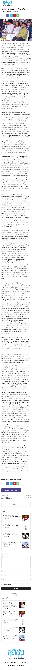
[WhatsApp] (17, 15)
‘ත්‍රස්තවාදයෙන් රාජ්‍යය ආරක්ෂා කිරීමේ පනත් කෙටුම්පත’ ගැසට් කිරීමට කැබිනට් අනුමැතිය (12, 544)
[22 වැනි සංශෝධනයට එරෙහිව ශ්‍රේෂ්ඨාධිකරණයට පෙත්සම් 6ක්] (25, 527)
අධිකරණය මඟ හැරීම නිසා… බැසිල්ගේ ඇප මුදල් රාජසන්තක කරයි (12, 516)
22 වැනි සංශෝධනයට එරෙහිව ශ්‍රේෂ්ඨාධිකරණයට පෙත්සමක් (10, 534)
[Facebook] (7, 15)
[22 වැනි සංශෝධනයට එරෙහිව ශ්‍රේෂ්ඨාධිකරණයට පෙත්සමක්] (25, 536)
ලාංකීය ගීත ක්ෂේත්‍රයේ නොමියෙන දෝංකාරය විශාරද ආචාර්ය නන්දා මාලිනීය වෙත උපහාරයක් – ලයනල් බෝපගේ (10, 604)
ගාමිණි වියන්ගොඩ (6, 11)
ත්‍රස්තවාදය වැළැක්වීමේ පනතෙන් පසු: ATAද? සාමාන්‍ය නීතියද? (7, 498)
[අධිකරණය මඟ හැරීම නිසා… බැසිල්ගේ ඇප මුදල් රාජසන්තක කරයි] (25, 518)
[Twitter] (11, 15)
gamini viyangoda (9, 479)
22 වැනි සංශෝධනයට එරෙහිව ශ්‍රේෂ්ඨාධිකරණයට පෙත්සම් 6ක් (10, 525)
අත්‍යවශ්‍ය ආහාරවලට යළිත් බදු (25, 497)
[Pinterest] (14, 15)
